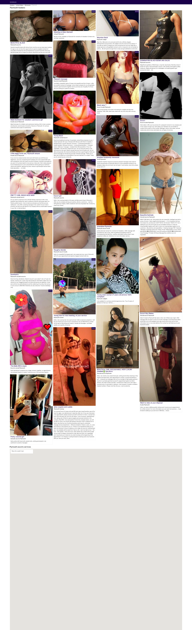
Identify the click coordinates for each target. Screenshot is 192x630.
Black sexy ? (101, 105)
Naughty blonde (60, 250)
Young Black (58, 136)
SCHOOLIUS (13, 2)
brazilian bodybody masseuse (108, 157)
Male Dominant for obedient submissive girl (27, 120)
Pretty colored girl (17, 437)
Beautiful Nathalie (146, 215)
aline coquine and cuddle (63, 407)
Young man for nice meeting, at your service (70, 315)
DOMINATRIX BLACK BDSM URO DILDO (155, 60)
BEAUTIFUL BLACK (18, 43)
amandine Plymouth (104, 226)
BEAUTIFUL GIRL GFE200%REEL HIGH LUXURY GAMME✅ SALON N (114, 370)
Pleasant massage (60, 79)
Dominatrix (15, 274)
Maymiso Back (102, 37)
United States (19, 5)
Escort (142, 120)
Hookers (12, 5)
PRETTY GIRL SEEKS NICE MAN (22, 195)
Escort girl (58, 196)
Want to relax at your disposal (151, 403)
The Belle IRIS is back (19, 366)
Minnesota (27, 5)
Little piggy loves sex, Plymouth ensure (25, 153)
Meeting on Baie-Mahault (63, 32)
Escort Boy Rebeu (147, 313)
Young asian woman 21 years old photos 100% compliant (114, 296)
